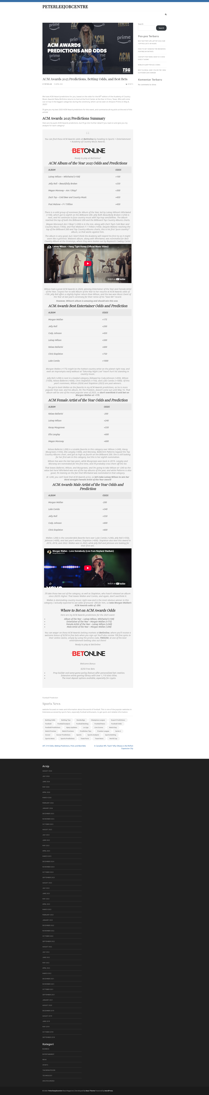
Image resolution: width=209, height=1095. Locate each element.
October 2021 (47, 989)
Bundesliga (81, 720)
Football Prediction (50, 697)
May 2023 (45, 899)
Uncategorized (48, 1081)
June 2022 (46, 957)
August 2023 (47, 883)
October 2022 (47, 936)
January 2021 (47, 1000)
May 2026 (45, 787)
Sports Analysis (93, 735)
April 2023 (46, 904)
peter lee (48, 84)
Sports (130, 84)
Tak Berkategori (48, 1070)
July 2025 (46, 835)
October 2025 (47, 824)
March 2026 (46, 797)
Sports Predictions (67, 738)
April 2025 (46, 851)
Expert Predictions (118, 720)
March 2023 (46, 909)
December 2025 (48, 813)
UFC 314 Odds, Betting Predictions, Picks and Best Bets (64, 746)
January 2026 (47, 808)
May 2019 (45, 1026)
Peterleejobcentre (65, 6)
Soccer (47, 735)
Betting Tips (66, 720)
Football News (99, 724)
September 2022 (48, 941)
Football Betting (82, 724)
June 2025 (46, 840)
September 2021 (48, 995)
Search (140, 24)
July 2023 (46, 888)
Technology (47, 1075)
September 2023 (48, 877)
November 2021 (48, 984)
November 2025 (48, 819)
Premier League (103, 731)
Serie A (118, 731)
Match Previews (68, 731)
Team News (99, 738)
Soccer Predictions (63, 735)
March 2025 (46, 856)
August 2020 (47, 1005)
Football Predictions (52, 727)
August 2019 (47, 1016)
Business (45, 1049)
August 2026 (47, 771)
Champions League (98, 720)
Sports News (51, 703)
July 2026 (46, 776)
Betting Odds (50, 720)
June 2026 (46, 781)
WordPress (109, 1091)
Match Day (113, 727)
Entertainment (48, 1054)
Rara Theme (90, 1091)
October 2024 (47, 872)
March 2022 (46, 973)
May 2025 (45, 845)
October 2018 (47, 1032)
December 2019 (48, 1011)
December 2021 (48, 979)
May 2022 (45, 963)
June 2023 (46, 893)
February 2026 (48, 803)
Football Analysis (63, 724)
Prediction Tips (85, 731)
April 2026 (46, 792)
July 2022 (46, 952)
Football (48, 724)
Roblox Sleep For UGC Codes (149, 65)
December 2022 (48, 925)
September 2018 (48, 1037)
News (44, 1059)
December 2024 (48, 861)
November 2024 (48, 867)
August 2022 (47, 947)
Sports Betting (110, 735)
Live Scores (98, 727)
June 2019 (46, 1021)
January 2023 (47, 920)
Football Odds (116, 724)
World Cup (113, 738)
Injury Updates (71, 727)
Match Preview (50, 731)
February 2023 (48, 915)
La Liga (85, 727)
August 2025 (47, 829)
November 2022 (48, 931)
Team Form (85, 738)
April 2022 (46, 968)
